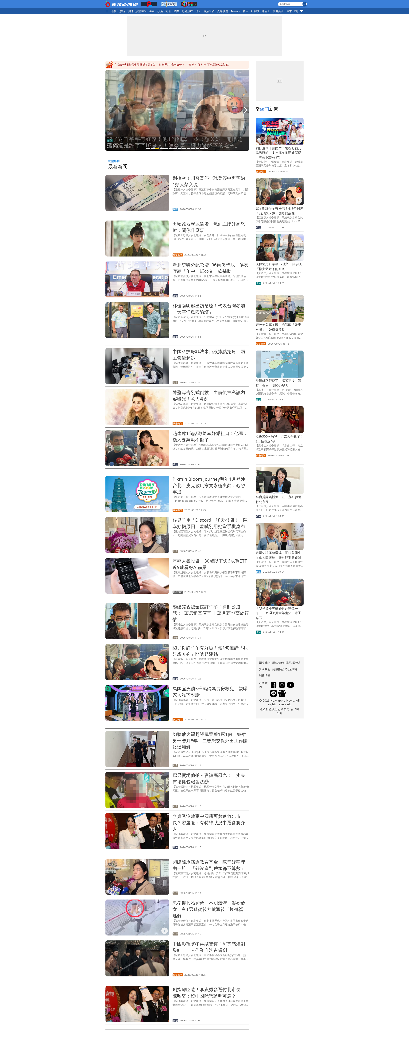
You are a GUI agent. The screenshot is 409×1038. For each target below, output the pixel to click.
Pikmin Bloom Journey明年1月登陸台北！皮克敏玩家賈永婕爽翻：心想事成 (209, 485)
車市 (289, 11)
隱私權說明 (292, 663)
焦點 (122, 11)
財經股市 (187, 11)
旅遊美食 (278, 11)
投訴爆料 (291, 669)
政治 (160, 11)
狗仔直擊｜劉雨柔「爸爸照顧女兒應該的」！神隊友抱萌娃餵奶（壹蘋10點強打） (278, 153)
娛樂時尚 (141, 11)
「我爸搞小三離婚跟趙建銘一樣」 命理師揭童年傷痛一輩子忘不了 (278, 613)
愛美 (245, 11)
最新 (114, 11)
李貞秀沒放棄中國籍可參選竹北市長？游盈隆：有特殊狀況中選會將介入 (209, 822)
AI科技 (255, 11)
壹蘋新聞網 (114, 161)
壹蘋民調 (209, 11)
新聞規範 (265, 669)
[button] (148, 148)
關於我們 (265, 663)
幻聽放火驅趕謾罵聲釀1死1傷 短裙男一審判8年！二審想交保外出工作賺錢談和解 (210, 740)
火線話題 (222, 11)
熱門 (130, 11)
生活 (152, 11)
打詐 (297, 11)
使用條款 (278, 669)
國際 (176, 11)
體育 (198, 11)
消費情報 (265, 675)
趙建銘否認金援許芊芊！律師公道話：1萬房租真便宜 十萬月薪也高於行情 (211, 613)
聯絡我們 (278, 663)
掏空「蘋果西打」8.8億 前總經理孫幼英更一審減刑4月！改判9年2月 (163, 65)
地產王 (266, 11)
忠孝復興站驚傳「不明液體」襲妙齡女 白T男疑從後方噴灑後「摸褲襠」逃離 (210, 909)
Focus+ (235, 11)
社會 (168, 11)
